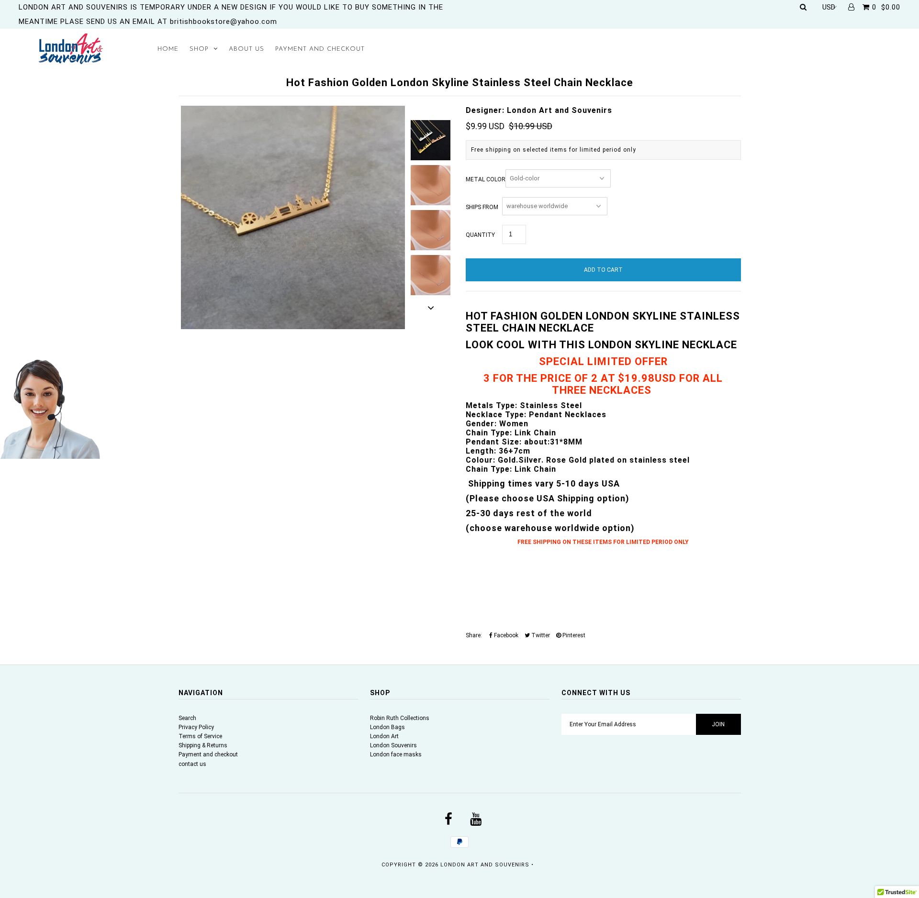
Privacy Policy (196, 727)
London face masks (396, 754)
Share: (474, 635)
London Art (384, 736)
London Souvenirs (393, 745)
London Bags (387, 727)
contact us (192, 764)
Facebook (505, 635)
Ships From (482, 207)
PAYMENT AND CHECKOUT (320, 49)
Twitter (540, 635)
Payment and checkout (208, 754)
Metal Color (485, 179)
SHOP (199, 49)
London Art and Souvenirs (484, 865)
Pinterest (573, 635)
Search (187, 718)
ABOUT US (246, 49)
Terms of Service (200, 736)
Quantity (480, 235)
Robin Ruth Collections (399, 718)
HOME (168, 49)
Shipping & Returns (203, 745)
